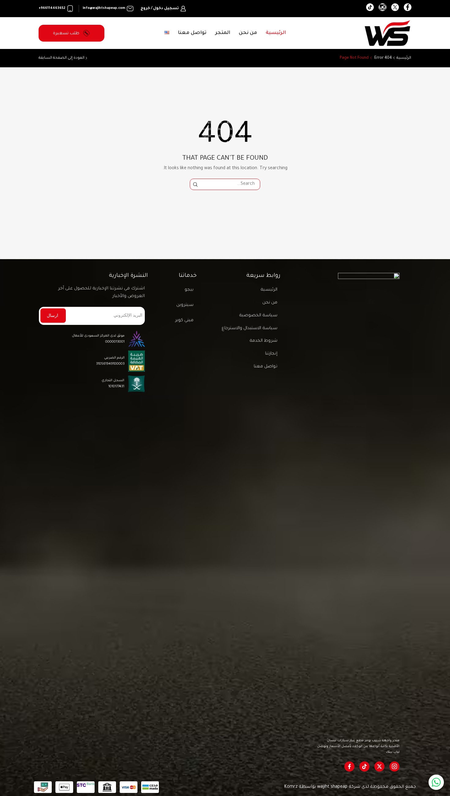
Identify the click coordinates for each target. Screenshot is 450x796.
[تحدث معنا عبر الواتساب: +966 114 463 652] (436, 782)
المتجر (222, 33)
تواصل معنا (192, 33)
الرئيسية (276, 33)
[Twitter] (395, 8)
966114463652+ (52, 8)
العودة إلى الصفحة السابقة (61, 58)
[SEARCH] (195, 184)
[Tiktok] (364, 766)
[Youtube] (370, 8)
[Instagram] (382, 8)
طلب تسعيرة (67, 33)
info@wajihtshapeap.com (104, 8)
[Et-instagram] (394, 766)
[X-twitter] (379, 766)
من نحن (248, 33)
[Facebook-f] (349, 766)
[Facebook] (407, 8)
